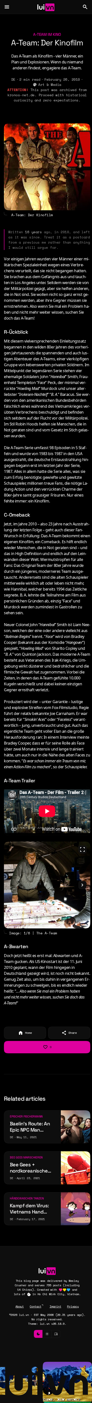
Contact (35, 1306)
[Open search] (85, 7)
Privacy (73, 1306)
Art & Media (49, 84)
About (19, 1306)
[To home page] (46, 7)
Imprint (55, 1306)
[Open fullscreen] (82, 849)
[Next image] (82, 885)
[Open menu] (7, 7)
